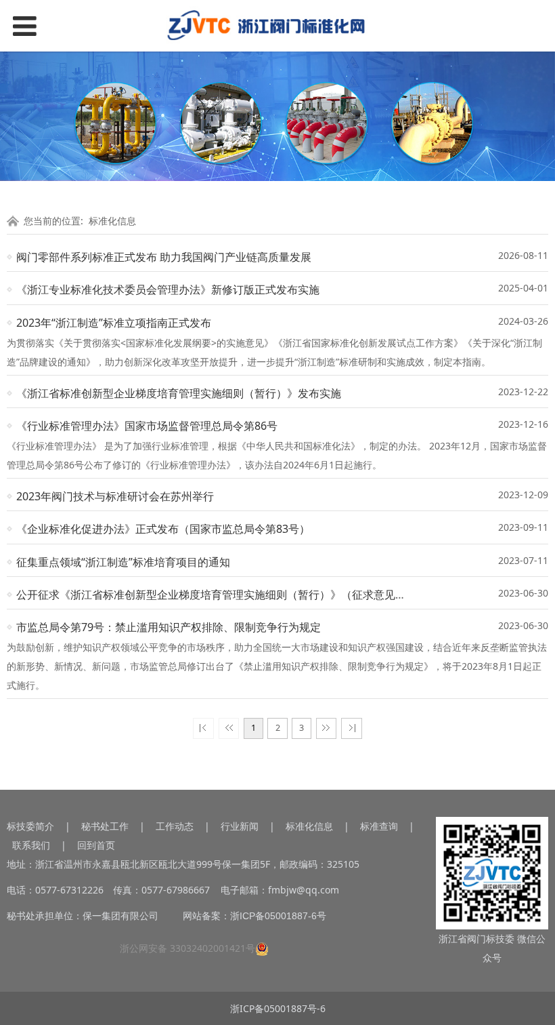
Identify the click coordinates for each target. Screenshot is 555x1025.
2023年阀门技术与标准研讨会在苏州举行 (115, 496)
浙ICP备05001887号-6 (278, 1008)
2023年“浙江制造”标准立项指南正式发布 (113, 322)
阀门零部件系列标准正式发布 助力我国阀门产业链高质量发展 (163, 256)
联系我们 (31, 845)
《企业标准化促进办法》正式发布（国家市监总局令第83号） (163, 528)
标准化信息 (112, 220)
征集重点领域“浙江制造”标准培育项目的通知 (123, 562)
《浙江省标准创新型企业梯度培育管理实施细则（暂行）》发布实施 (178, 393)
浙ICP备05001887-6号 (278, 915)
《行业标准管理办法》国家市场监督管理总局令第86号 (147, 425)
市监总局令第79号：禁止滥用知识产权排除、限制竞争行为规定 (168, 627)
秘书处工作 (105, 826)
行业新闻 (240, 826)
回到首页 (96, 845)
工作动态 (175, 826)
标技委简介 (30, 826)
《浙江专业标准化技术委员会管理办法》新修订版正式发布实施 (167, 289)
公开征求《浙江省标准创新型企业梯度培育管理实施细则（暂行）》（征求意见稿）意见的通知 (243, 594)
